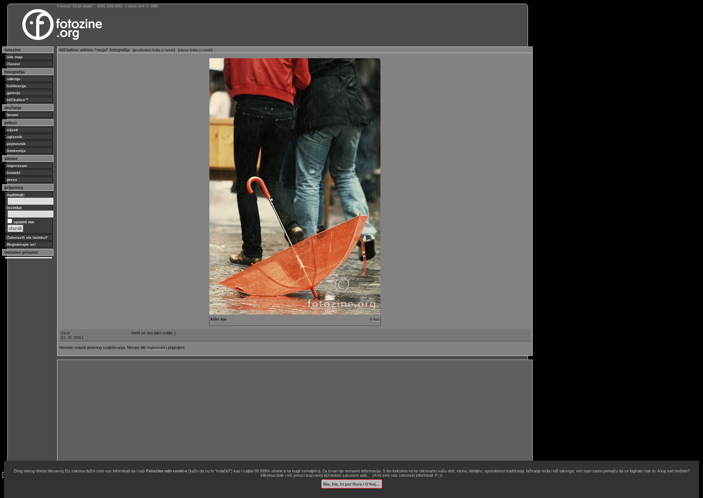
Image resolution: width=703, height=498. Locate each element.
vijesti (12, 130)
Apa (376, 319)
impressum (17, 166)
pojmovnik (16, 144)
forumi (12, 115)
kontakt (13, 173)
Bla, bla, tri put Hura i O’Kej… (351, 484)
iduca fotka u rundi (195, 50)
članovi (13, 64)
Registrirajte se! (21, 244)
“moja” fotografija (112, 50)
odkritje (14, 79)
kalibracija (16, 86)
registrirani (155, 347)
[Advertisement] (279, 413)
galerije (14, 93)
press (12, 180)
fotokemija (16, 151)
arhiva (86, 50)
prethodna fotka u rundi (154, 50)
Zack (65, 333)
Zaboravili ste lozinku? (27, 237)
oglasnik (14, 137)
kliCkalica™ (18, 100)
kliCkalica (68, 50)
